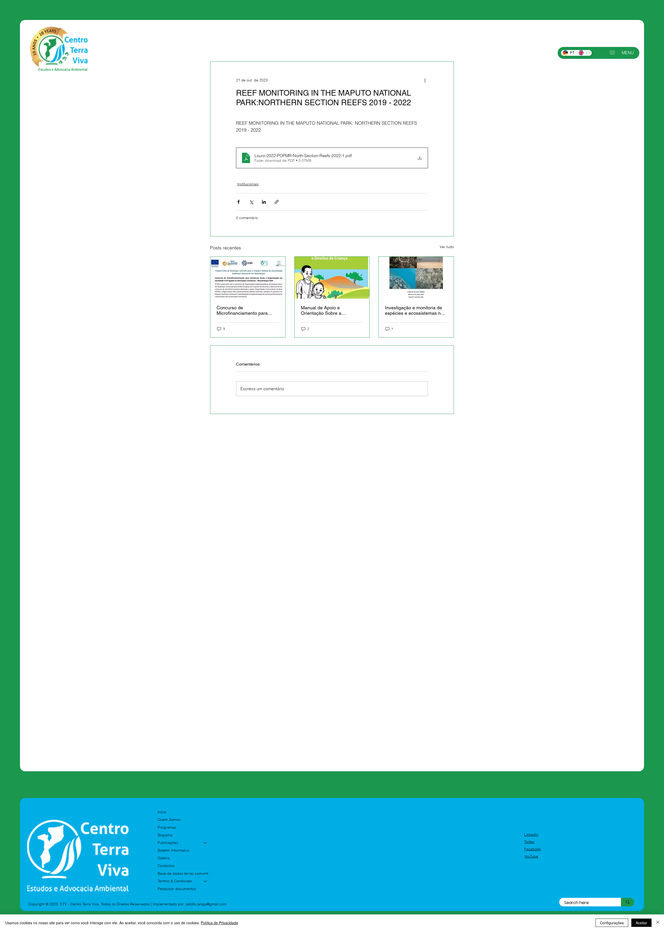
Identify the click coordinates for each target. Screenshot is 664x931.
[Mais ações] (425, 80)
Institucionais (248, 184)
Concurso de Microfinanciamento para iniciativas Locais (242, 310)
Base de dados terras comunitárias (185, 873)
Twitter (529, 841)
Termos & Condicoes (175, 881)
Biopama (165, 835)
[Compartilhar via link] (276, 201)
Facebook (532, 849)
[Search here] (627, 902)
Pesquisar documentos (177, 888)
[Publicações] (205, 843)
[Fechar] (658, 923)
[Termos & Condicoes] (205, 881)
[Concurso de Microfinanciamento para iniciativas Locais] (247, 278)
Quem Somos (169, 819)
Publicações (168, 842)
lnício (162, 812)
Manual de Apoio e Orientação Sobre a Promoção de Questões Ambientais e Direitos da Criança (326, 310)
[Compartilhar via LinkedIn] (263, 201)
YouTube (531, 856)
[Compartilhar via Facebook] (238, 201)
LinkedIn (531, 834)
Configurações (612, 922)
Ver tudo (447, 246)
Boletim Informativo (173, 850)
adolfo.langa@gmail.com (206, 904)
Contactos (166, 865)
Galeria (164, 858)
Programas (167, 827)
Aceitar (641, 922)
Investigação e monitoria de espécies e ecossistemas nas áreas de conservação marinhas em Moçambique (415, 310)
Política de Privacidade (219, 922)
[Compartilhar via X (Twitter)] (251, 201)
